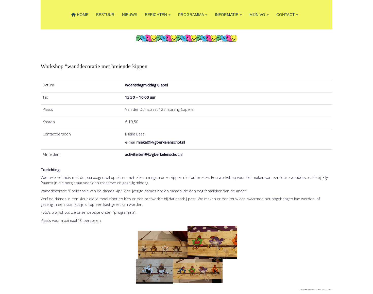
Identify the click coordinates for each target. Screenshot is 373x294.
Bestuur (105, 14)
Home (82, 14)
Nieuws (129, 14)
